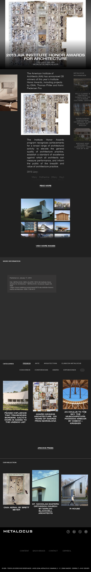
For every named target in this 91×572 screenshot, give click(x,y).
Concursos (24, 370)
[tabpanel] (45, 413)
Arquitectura (50, 363)
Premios (27, 363)
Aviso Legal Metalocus (40, 568)
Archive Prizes (45, 448)
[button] (7, 412)
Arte (37, 363)
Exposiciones (69, 370)
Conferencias (41, 370)
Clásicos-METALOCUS (71, 363)
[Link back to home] (18, 531)
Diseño (55, 370)
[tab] (27, 364)
